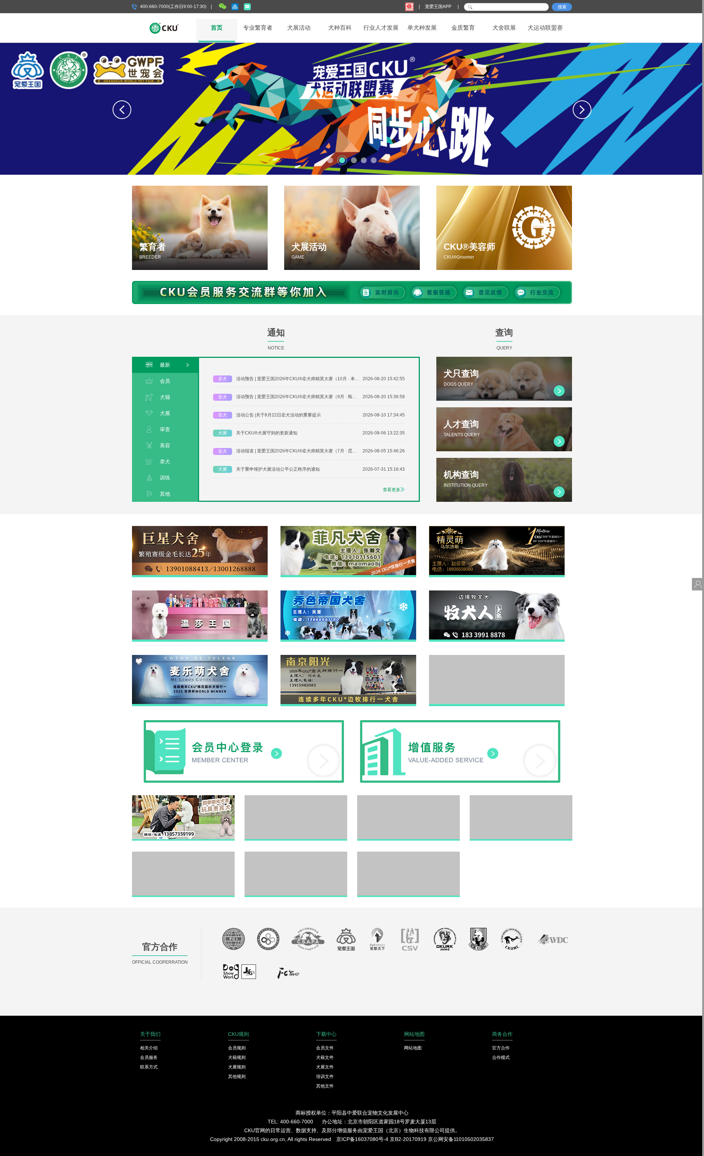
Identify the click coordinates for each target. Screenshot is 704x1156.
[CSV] (410, 941)
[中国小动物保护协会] (308, 941)
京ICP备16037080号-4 (362, 1139)
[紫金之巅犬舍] (183, 854)
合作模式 (501, 1057)
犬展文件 (325, 1067)
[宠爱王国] (346, 941)
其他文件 (325, 1086)
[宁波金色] (521, 797)
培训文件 (325, 1076)
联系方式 (149, 1067)
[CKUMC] (511, 941)
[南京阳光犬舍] (348, 657)
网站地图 (413, 1048)
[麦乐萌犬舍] (200, 657)
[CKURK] (445, 941)
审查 (165, 429)
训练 (165, 478)
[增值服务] (460, 722)
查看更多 (391, 489)
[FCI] (233, 941)
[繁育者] (200, 228)
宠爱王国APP (438, 6)
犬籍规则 (237, 1057)
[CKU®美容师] (504, 228)
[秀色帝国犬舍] (348, 593)
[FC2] (288, 975)
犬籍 (165, 397)
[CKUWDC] (553, 941)
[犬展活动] (352, 228)
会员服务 (149, 1057)
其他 (165, 494)
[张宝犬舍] (296, 854)
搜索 (562, 7)
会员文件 (325, 1048)
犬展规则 (237, 1067)
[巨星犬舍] (200, 528)
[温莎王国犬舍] (200, 593)
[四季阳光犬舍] (183, 797)
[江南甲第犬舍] (296, 797)
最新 (165, 365)
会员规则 (237, 1048)
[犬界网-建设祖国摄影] (240, 975)
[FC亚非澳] (268, 941)
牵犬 (165, 461)
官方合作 (501, 1048)
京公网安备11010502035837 (461, 1139)
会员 (165, 381)
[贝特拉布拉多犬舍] (408, 797)
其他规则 (237, 1076)
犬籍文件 (325, 1057)
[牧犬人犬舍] (497, 593)
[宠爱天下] (377, 941)
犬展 (165, 413)
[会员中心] (244, 722)
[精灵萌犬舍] (497, 528)
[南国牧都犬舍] (497, 657)
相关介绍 (149, 1048)
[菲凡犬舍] (348, 528)
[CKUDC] (478, 941)
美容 (165, 445)
